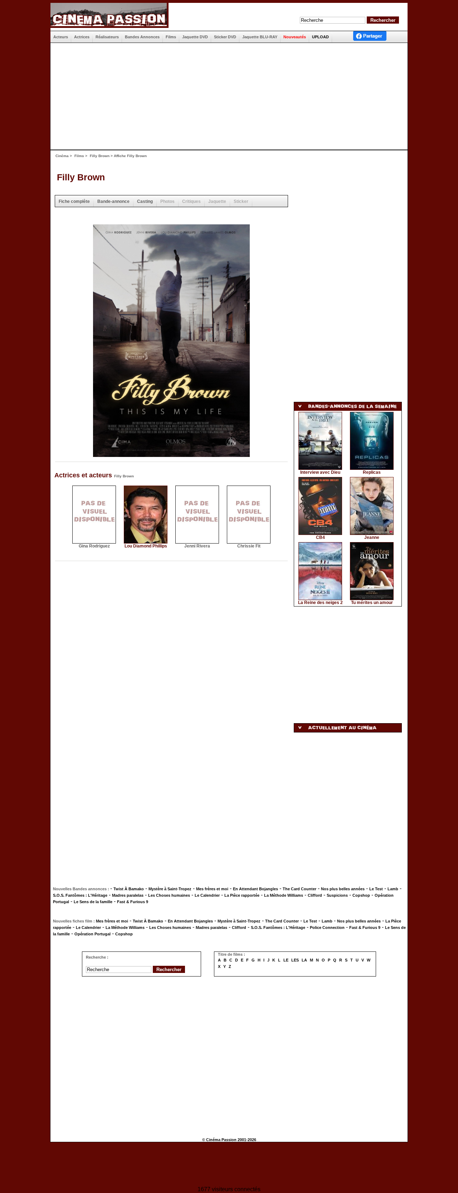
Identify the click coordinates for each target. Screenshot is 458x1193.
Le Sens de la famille (93, 902)
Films (79, 156)
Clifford (315, 895)
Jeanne (371, 537)
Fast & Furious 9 (132, 902)
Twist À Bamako (128, 889)
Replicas (372, 472)
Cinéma (62, 156)
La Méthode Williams (283, 895)
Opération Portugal (92, 934)
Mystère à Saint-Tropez (169, 889)
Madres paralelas (127, 895)
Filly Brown (99, 156)
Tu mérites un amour (372, 602)
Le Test (376, 889)
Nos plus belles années (343, 889)
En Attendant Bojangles (255, 889)
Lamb (393, 889)
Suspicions (337, 895)
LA (304, 960)
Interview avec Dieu (320, 472)
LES (295, 960)
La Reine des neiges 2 (320, 602)
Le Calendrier (207, 895)
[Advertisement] (226, 96)
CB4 (320, 537)
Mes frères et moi (212, 889)
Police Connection (327, 927)
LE (285, 960)
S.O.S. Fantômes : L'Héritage (80, 895)
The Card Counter (299, 889)
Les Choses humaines (169, 895)
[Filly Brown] (171, 455)
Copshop (361, 895)
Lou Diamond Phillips (146, 546)
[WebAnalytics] (229, 1165)
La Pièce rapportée (241, 895)
